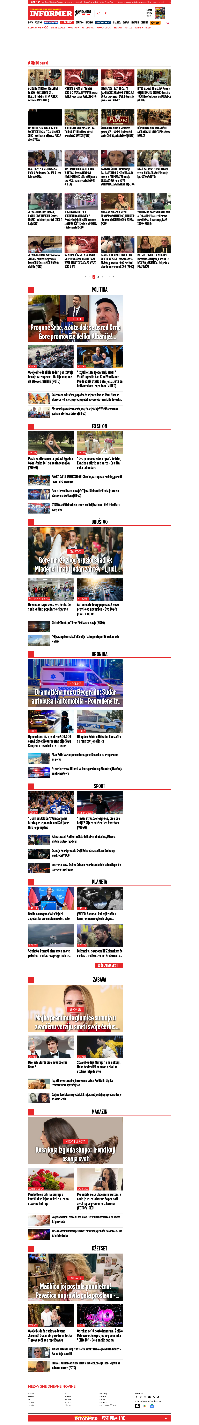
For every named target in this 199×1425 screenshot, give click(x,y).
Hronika (89, 22)
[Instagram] (145, 1397)
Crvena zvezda (85, 812)
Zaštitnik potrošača (39, 599)
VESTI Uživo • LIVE (113, 1418)
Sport (67, 1393)
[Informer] (99, 13)
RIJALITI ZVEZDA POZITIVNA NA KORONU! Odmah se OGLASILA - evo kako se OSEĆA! (44, 173)
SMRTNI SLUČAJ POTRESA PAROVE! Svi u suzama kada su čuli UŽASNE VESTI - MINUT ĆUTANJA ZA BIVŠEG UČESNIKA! (80, 261)
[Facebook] (136, 1397)
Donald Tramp (143, 27)
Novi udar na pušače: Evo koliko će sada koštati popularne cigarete (49, 607)
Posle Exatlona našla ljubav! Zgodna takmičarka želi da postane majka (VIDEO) (50, 463)
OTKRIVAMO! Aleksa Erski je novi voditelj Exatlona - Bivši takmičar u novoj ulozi (86, 507)
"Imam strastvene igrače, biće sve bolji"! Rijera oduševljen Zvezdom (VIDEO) (98, 823)
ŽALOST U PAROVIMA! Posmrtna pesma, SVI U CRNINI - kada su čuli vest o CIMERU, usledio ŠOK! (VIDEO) (117, 132)
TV (29, 1399)
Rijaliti (81, 1325)
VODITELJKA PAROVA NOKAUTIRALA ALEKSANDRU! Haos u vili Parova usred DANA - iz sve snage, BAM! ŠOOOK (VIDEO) (153, 218)
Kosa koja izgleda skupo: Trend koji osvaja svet (75, 1154)
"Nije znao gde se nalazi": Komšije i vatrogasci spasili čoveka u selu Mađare (85, 639)
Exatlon (33, 453)
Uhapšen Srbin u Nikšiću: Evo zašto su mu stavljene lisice (99, 739)
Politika (38, 22)
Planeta (117, 22)
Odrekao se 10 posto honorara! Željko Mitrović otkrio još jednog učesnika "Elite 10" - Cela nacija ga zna (100, 1336)
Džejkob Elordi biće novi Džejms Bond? (47, 1064)
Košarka (33, 812)
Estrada (75, 1278)
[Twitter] (141, 1397)
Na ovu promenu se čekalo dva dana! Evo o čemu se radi (99, 2)
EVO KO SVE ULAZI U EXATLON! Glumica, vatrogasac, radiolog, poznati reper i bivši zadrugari (87, 479)
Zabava (126, 22)
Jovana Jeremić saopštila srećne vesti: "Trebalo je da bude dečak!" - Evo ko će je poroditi (86, 1352)
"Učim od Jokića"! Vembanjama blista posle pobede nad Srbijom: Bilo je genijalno (48, 823)
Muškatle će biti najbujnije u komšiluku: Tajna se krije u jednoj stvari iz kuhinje (48, 1199)
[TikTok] (158, 1397)
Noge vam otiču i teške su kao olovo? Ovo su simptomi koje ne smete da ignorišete (86, 1219)
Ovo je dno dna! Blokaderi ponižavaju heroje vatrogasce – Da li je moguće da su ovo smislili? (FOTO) (50, 377)
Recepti (117, 27)
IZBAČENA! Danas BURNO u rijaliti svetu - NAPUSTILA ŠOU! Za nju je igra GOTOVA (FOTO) (152, 173)
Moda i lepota (75, 1141)
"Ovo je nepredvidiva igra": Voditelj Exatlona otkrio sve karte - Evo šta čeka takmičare (99, 463)
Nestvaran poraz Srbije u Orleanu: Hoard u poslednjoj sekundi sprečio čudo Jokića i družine (86, 867)
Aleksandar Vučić (38, 27)
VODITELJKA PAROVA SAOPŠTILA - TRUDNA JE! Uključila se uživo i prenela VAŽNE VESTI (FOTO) (80, 132)
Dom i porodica (36, 1188)
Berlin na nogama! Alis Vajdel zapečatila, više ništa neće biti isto (49, 916)
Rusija (128, 27)
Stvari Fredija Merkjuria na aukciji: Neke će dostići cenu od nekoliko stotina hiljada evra (98, 1067)
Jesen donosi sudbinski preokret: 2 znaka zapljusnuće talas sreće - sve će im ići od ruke (87, 1233)
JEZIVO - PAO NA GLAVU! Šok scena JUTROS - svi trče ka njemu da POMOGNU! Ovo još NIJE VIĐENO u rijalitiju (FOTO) (44, 261)
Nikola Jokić (104, 27)
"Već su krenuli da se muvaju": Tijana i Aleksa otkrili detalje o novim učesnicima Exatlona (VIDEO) (85, 493)
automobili (88, 27)
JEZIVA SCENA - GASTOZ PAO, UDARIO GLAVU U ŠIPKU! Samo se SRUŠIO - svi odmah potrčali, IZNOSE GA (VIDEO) (44, 218)
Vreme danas (58, 27)
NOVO (30, 22)
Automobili (83, 599)
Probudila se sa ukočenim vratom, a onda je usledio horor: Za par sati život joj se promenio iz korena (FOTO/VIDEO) (99, 1201)
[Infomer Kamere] (85, 13)
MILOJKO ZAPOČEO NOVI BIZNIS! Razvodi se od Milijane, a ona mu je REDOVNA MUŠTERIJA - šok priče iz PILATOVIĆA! (153, 261)
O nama (103, 1396)
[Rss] (154, 1397)
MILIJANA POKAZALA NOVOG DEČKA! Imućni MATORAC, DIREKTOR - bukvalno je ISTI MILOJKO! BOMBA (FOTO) (117, 218)
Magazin (135, 22)
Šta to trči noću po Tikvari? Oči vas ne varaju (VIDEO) (78, 623)
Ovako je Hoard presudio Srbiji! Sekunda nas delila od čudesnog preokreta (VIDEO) (83, 853)
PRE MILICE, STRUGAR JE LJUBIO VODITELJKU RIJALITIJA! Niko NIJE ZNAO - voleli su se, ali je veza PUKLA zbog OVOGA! (44, 134)
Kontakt (102, 1399)
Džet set (144, 22)
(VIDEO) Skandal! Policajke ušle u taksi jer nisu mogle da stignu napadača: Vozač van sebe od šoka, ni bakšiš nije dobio (99, 916)
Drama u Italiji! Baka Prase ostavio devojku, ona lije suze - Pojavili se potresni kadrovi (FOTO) (86, 1366)
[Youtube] (149, 1397)
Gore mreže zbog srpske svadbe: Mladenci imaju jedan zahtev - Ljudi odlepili (75, 565)
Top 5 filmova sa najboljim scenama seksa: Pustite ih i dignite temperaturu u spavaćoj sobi (82, 1083)
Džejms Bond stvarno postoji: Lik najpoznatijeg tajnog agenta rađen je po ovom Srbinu (86, 1097)
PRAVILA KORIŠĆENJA (108, 1405)
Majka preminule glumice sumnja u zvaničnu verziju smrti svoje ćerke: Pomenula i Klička (75, 1023)
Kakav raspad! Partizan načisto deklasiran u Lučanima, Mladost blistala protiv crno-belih (84, 839)
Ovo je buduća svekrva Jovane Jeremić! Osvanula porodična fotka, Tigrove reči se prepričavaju (50, 1336)
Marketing (103, 1393)
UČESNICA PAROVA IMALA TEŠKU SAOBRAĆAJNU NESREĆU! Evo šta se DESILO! (153, 132)
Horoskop (73, 27)
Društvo (79, 22)
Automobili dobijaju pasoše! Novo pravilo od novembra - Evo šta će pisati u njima (98, 609)
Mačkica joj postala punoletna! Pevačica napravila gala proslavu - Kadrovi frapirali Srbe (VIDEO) (76, 1291)
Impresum (104, 1402)
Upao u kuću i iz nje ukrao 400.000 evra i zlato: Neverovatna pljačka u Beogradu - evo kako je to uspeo (49, 741)
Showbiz (75, 1009)
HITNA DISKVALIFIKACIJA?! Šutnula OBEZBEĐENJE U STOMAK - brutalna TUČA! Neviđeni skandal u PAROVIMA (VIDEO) (154, 94)
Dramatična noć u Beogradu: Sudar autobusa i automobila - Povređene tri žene (75, 697)
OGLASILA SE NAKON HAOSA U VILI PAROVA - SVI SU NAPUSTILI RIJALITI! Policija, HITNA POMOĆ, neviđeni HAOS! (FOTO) (44, 94)
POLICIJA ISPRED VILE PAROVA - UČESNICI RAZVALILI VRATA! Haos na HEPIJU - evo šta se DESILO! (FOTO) (81, 92)
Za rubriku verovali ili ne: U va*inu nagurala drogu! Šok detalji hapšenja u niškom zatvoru (87, 771)
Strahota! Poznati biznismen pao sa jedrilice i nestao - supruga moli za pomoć (49, 953)
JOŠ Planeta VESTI (108, 966)
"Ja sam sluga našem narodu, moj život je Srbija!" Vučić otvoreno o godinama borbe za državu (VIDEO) (85, 411)
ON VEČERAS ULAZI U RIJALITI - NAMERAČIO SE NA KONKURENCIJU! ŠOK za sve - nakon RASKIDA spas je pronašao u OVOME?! (117, 94)
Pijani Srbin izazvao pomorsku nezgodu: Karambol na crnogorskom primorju (85, 757)
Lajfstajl (83, 1188)
